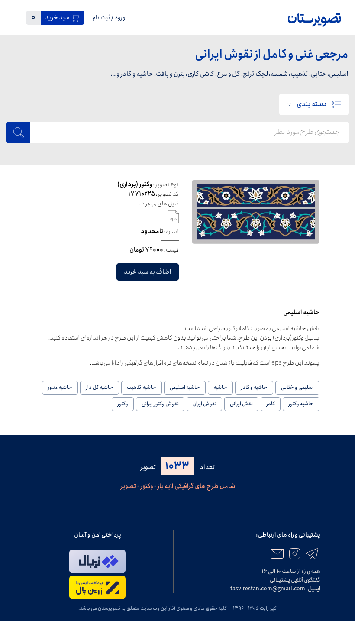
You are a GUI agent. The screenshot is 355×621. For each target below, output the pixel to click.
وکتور (122, 404)
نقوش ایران (204, 404)
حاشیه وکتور (301, 404)
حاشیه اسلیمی (185, 387)
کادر (270, 404)
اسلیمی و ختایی (297, 387)
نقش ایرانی (241, 404)
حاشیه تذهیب (141, 387)
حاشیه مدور (60, 387)
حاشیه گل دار (99, 387)
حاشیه (220, 387)
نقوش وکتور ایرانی (160, 404)
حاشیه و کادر (254, 387)
